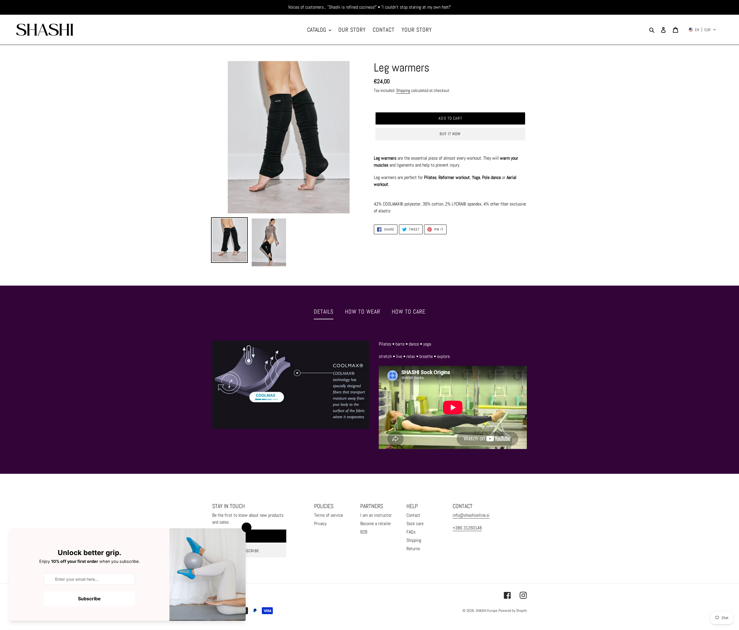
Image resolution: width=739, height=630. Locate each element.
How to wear (362, 311)
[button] (702, 29)
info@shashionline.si (471, 515)
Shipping (403, 90)
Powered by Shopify (513, 610)
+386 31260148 (467, 528)
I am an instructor (376, 515)
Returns (413, 549)
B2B (363, 532)
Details (323, 311)
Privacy (320, 523)
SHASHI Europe (486, 610)
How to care (409, 311)
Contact (413, 515)
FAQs (410, 532)
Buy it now (450, 133)
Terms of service (328, 515)
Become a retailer (375, 523)
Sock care (414, 523)
